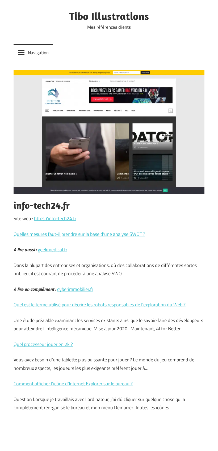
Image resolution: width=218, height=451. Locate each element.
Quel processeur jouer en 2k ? (43, 344)
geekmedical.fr (52, 249)
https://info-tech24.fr (55, 218)
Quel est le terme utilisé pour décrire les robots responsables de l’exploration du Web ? (100, 304)
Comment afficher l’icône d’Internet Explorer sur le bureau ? (73, 383)
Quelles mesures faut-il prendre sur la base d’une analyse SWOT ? (79, 234)
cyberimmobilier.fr (75, 289)
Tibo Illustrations (109, 16)
